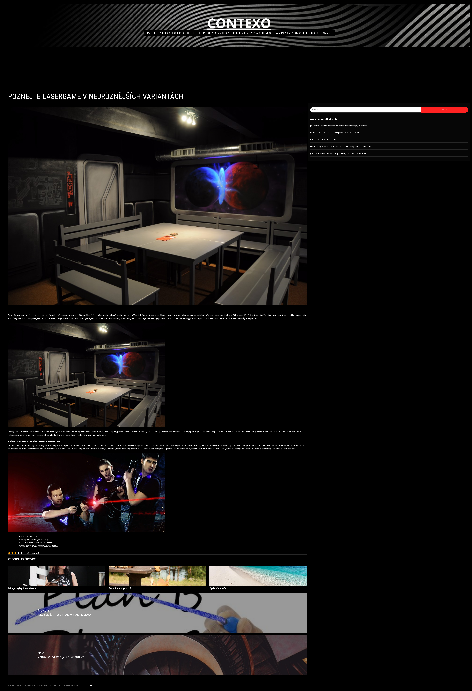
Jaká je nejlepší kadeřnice (22, 588)
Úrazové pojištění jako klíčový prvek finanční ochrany (334, 132)
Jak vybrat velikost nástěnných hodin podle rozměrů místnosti (338, 125)
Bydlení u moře (217, 588)
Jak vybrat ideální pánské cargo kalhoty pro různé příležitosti (338, 153)
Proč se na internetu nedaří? (323, 139)
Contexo (239, 23)
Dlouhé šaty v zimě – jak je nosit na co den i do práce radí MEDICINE (341, 146)
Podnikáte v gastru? (120, 588)
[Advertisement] (239, 68)
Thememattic (86, 686)
